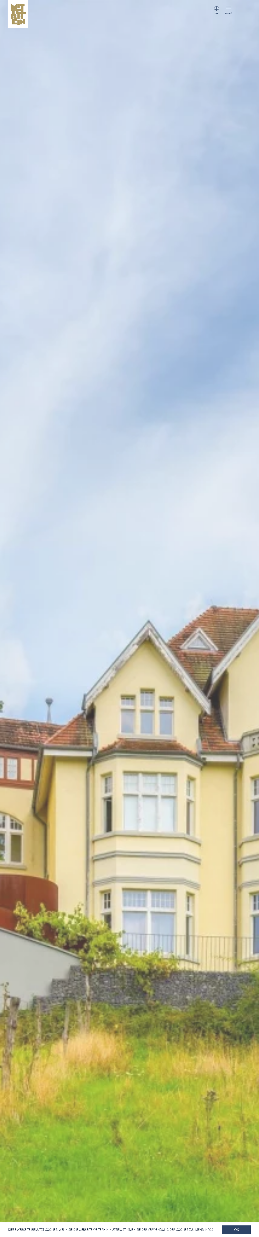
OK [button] (236, 1230)
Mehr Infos (204, 1230)
